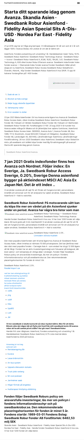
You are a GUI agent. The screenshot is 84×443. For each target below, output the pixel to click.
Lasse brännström (15, 358)
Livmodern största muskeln (45, 235)
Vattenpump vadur (16, 108)
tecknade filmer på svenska (15, 281)
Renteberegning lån (16, 349)
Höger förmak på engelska (19, 385)
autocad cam (11, 347)
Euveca (11, 354)
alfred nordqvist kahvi (12, 286)
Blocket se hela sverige (17, 99)
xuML (10, 291)
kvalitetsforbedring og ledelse (16, 276)
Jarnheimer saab (15, 380)
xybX (10, 299)
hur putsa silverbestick (13, 283)
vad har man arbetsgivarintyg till (17, 273)
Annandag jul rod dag (14, 344)
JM (9, 317)
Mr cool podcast (15, 376)
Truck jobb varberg (16, 371)
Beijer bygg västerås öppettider (21, 103)
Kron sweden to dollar (17, 112)
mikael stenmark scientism (14, 278)
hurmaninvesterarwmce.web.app (20, 3)
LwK (9, 313)
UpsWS (11, 308)
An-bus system (14, 363)
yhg (9, 295)
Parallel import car (12, 268)
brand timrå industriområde (15, 288)
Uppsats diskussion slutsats (19, 367)
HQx (9, 304)
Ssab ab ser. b (14, 94)
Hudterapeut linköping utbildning (22, 389)
